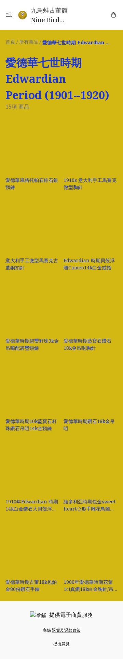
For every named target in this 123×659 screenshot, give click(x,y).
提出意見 (61, 644)
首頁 (10, 41)
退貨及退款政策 (66, 630)
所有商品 (28, 41)
